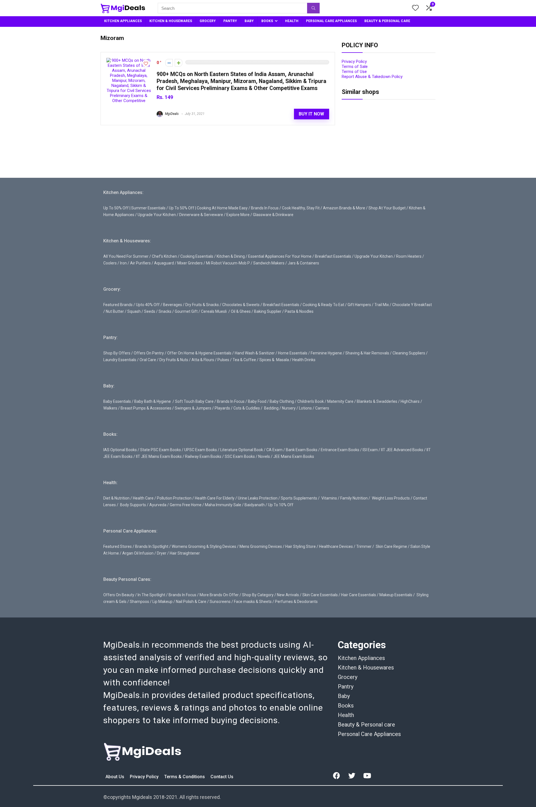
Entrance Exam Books (340, 450)
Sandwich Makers (268, 263)
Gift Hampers (359, 304)
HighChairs (410, 401)
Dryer (161, 553)
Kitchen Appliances (361, 658)
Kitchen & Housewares (366, 667)
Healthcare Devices (336, 546)
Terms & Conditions (185, 776)
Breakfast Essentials (333, 256)
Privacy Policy (354, 61)
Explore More (238, 214)
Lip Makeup (162, 601)
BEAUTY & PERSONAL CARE (387, 21)
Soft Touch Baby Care (194, 401)
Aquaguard (164, 263)
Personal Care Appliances (369, 734)
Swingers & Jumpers (193, 408)
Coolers (110, 263)
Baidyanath (255, 505)
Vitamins (329, 498)
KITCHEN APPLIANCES (123, 21)
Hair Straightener (185, 553)
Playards (222, 408)
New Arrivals (288, 595)
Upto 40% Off (148, 304)
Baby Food (257, 401)
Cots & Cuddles (246, 408)
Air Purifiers (140, 263)
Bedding (271, 408)
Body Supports (133, 505)
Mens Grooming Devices (261, 546)
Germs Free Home (186, 505)
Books (346, 705)
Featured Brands (118, 304)
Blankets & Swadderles (377, 401)
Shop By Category (258, 595)
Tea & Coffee (244, 360)
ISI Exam (370, 450)
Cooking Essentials (196, 256)
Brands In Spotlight (151, 546)
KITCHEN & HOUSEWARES (170, 21)
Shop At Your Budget (387, 208)
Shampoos (139, 601)
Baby (344, 696)
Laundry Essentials (119, 360)
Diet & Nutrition (116, 498)
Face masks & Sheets (253, 601)
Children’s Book (310, 401)
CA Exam (274, 450)
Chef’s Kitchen (164, 256)
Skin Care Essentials (320, 595)
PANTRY (230, 21)
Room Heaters (409, 256)
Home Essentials (292, 353)
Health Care (143, 498)
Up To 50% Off (116, 208)
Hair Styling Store (300, 546)
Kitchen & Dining (231, 256)
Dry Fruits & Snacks (202, 304)
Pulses (223, 360)
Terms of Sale (355, 66)
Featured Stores (117, 546)
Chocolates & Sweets (241, 304)
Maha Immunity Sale (223, 505)
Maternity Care (340, 401)
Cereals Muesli (214, 311)
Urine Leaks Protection (257, 498)
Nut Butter (115, 311)
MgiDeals (171, 114)
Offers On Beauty (118, 595)
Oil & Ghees (241, 311)
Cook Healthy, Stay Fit (301, 208)
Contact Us (221, 776)
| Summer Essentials (148, 208)
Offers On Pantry (149, 353)
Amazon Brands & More (344, 208)
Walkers (110, 408)
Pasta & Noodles (299, 311)
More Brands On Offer (219, 595)
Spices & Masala (274, 360)
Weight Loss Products (391, 498)
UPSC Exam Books (200, 450)
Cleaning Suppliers (409, 353)
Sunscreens (220, 601)
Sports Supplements (299, 498)
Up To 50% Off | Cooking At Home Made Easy (208, 208)
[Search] (313, 8)
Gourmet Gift (186, 311)
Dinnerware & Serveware (201, 214)
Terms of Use (354, 71)
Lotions (305, 408)
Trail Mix (381, 304)
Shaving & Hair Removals (367, 353)
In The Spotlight (151, 595)
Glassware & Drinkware (273, 214)
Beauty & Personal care (366, 724)
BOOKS (267, 21)
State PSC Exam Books (160, 450)
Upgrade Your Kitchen (157, 214)
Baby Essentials (117, 401)
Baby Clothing (282, 401)
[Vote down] (169, 63)
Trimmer (364, 546)
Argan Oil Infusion (138, 553)
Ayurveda (157, 505)
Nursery (289, 408)
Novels (264, 456)
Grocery (347, 677)
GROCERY (208, 21)
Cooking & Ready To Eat (323, 304)
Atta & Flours (203, 360)
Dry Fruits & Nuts (173, 360)
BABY (249, 21)
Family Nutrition (354, 498)
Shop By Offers (116, 353)
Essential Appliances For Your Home (280, 256)
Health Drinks (303, 360)
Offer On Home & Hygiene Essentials (199, 353)
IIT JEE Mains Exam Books (159, 456)
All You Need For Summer (126, 256)
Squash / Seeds (141, 311)
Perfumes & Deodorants (296, 601)
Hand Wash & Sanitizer (255, 353)
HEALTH (291, 21)
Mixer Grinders (190, 263)
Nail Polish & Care (191, 601)
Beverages (172, 304)
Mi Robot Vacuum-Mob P (228, 263)
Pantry (345, 686)
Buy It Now (311, 114)
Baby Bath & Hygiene (152, 401)
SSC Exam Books (240, 456)
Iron (123, 263)
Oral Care (148, 360)
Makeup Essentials (395, 595)
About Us (115, 776)
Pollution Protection (174, 498)
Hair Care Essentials (358, 595)
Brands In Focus (265, 208)
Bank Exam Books (301, 450)
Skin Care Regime (391, 546)
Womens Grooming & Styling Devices (204, 546)
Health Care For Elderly (214, 498)
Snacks (165, 311)
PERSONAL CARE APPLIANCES (331, 21)
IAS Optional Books (120, 450)
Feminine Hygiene (326, 353)
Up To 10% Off (280, 505)
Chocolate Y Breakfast (412, 304)
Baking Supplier (267, 311)
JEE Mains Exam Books (293, 456)
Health (346, 715)
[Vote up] (178, 63)
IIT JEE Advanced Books (402, 450)
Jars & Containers (303, 263)
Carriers (322, 408)
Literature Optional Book (241, 450)
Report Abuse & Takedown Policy (372, 76)
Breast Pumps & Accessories (146, 408)
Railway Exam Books (203, 456)
